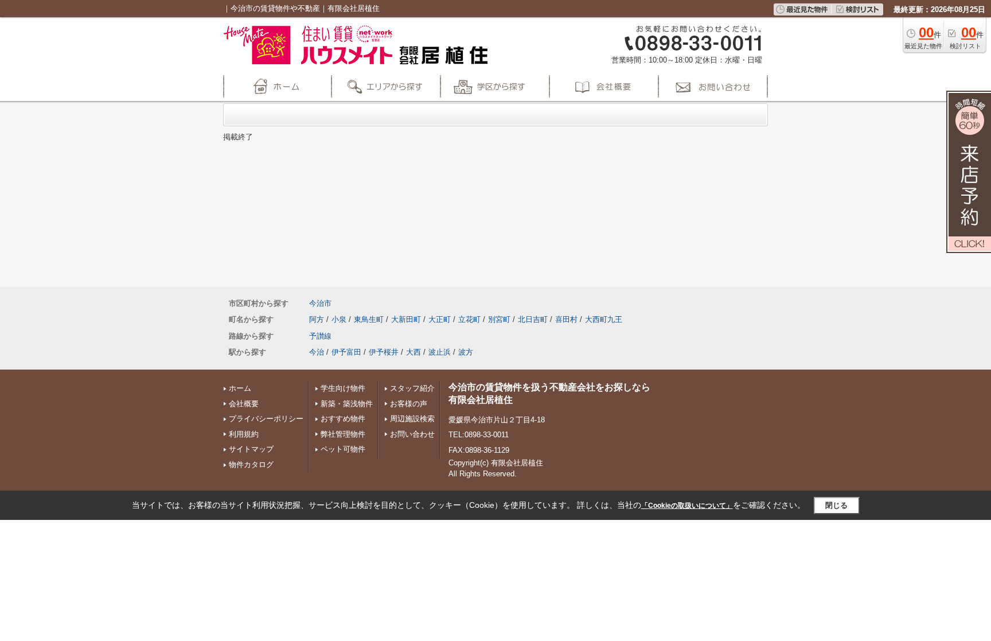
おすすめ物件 (343, 418)
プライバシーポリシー (266, 418)
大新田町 (406, 319)
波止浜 (439, 352)
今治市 (320, 303)
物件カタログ (251, 464)
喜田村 (566, 319)
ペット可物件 (343, 449)
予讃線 (320, 336)
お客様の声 (408, 403)
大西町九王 (603, 319)
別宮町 (499, 319)
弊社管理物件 (343, 434)
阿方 (316, 319)
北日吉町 (533, 319)
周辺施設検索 (412, 418)
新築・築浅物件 (347, 403)
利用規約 (244, 434)
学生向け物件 (343, 388)
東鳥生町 (369, 319)
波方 (465, 352)
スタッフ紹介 (412, 388)
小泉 (338, 319)
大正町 (439, 319)
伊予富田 (346, 352)
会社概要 (244, 403)
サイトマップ (251, 449)
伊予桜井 (384, 352)
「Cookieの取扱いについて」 (687, 506)
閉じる (836, 505)
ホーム (240, 388)
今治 (316, 352)
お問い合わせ (412, 434)
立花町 (469, 319)
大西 (413, 352)
